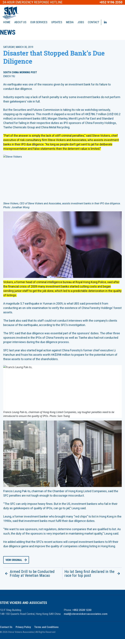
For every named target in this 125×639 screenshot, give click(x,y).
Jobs (80, 22)
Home (6, 22)
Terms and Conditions (46, 627)
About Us (20, 22)
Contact (93, 22)
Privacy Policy (23, 627)
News (7, 32)
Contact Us (6, 627)
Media (70, 22)
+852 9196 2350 (110, 2)
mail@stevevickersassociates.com (85, 613)
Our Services (38, 22)
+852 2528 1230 (81, 610)
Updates (56, 22)
